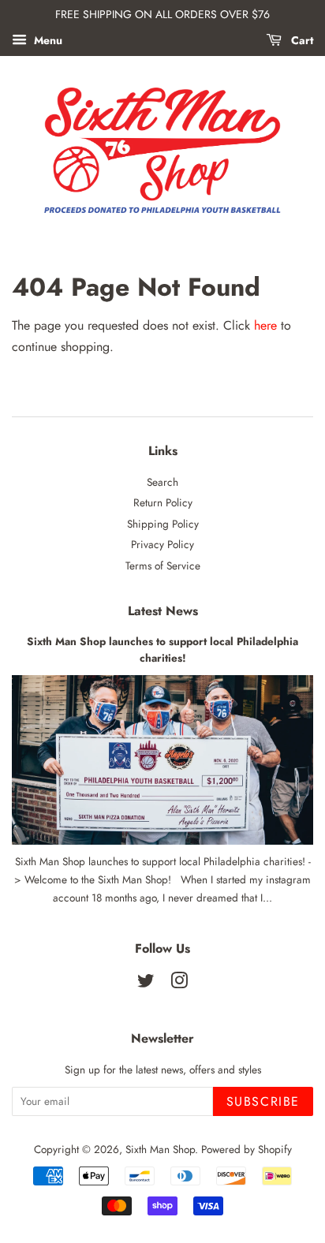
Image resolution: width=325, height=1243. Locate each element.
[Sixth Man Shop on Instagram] (179, 983)
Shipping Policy (163, 524)
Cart (300, 40)
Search (162, 482)
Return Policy (162, 502)
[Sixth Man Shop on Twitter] (146, 983)
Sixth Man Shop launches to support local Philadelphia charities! (162, 649)
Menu (46, 40)
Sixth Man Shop (160, 1149)
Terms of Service (162, 565)
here (265, 325)
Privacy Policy (162, 544)
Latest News (163, 611)
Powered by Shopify (246, 1149)
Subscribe (263, 1101)
